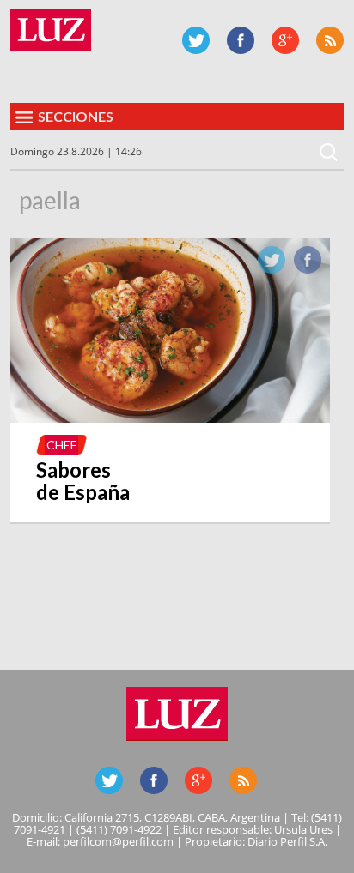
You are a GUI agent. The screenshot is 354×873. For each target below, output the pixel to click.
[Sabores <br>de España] (170, 417)
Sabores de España (83, 480)
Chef (61, 444)
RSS (330, 40)
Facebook (240, 40)
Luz (50, 30)
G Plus (285, 40)
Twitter (196, 40)
